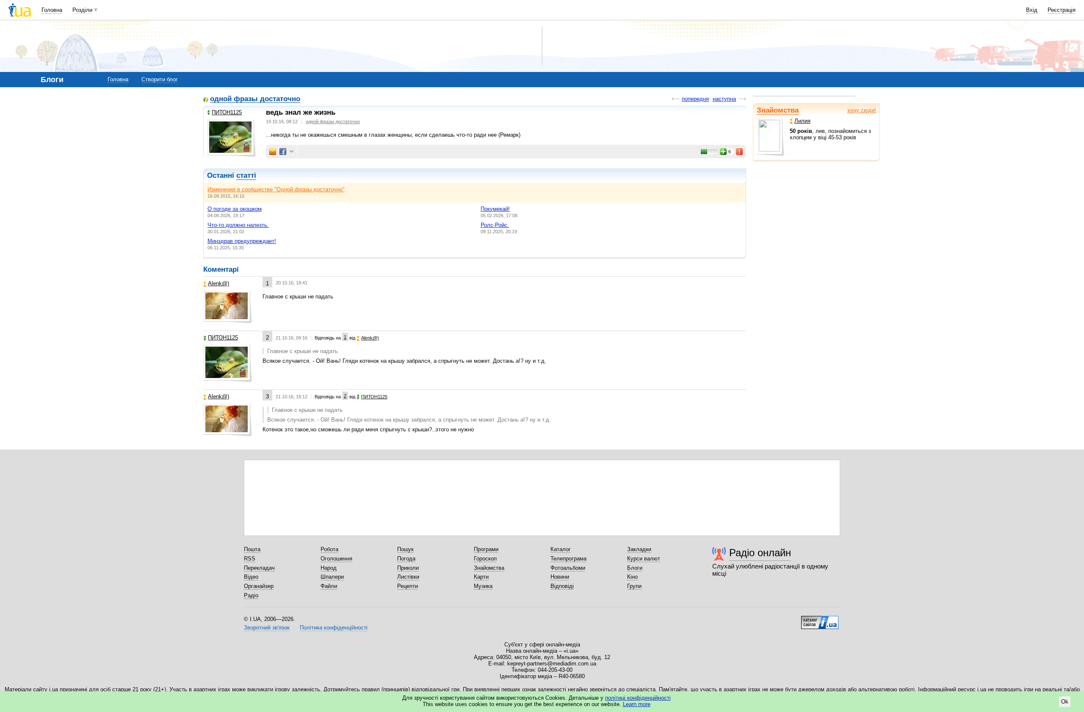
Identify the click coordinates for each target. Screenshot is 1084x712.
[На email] (272, 151)
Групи (634, 586)
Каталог (560, 549)
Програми (486, 549)
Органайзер (259, 586)
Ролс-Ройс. (495, 225)
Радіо (251, 595)
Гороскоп (485, 558)
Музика (483, 586)
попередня (695, 99)
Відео (251, 577)
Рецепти (407, 586)
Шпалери (332, 577)
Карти (481, 577)
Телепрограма (568, 558)
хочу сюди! (861, 110)
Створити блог (159, 79)
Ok (1064, 701)
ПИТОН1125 (227, 112)
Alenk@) (218, 283)
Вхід (1031, 10)
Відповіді (562, 586)
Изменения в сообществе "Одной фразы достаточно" (276, 189)
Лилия (802, 121)
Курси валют (643, 558)
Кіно (632, 577)
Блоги (634, 568)
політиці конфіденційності (638, 698)
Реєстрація (1062, 10)
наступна (724, 99)
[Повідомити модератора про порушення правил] (740, 151)
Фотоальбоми (567, 568)
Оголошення (336, 558)
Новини (559, 577)
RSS (249, 558)
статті (246, 175)
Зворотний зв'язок (267, 627)
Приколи (408, 568)
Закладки (639, 549)
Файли (329, 586)
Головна (51, 10)
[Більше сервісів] (291, 152)
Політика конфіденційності (334, 627)
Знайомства (778, 110)
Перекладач (259, 568)
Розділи (82, 10)
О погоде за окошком (234, 209)
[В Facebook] (282, 151)
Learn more (636, 704)
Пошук (405, 549)
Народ (329, 568)
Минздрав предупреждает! (241, 241)
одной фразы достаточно (255, 99)
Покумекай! (495, 209)
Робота (329, 549)
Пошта (252, 549)
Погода (406, 558)
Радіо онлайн (760, 552)
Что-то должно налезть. (238, 225)
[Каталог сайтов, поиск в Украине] (819, 619)
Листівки (408, 577)
